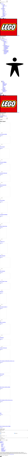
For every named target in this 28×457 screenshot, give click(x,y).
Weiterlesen (1, 135)
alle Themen (4, 89)
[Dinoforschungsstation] (5, 181)
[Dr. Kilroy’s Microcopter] (5, 345)
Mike (0, 413)
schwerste (5, 49)
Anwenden (1, 441)
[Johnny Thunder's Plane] (5, 222)
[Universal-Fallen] (5, 196)
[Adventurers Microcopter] (5, 170)
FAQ (0, 94)
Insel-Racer (1, 291)
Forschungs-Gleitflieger (3, 162)
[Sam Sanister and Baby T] (3, 303)
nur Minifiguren (4, 91)
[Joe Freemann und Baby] (5, 131)
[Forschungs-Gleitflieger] (4, 158)
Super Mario (5, 53)
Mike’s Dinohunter (2, 255)
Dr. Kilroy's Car (2, 241)
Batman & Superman (6, 50)
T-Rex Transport (2, 146)
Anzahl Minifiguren (6, 47)
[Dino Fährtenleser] (5, 267)
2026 (4, 43)
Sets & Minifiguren (5, 90)
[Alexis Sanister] (5, 372)
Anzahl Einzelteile (6, 48)
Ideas (1, 445)
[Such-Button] (7, 118)
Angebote (18, 35)
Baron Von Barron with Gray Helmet (5, 426)
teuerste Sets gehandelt (6, 46)
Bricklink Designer (5, 83)
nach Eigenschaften (5, 45)
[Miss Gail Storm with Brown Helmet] (5, 385)
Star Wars (4, 82)
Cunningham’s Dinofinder (3, 214)
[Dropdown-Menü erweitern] (7, 45)
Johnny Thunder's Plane (3, 226)
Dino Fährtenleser (2, 271)
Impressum (2, 449)
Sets (1, 433)
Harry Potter (5, 52)
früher (4, 44)
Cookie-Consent (3, 450)
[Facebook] (0, 456)
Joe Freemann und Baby (3, 134)
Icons (3, 86)
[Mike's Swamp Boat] (3, 318)
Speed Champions (5, 84)
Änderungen (2, 448)
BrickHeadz (4, 88)
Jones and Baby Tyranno (3, 281)
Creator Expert (4, 85)
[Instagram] (1, 456)
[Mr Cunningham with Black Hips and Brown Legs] (5, 359)
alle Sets (5, 41)
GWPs (5, 42)
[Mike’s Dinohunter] (4, 253)
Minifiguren (16, 433)
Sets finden (3, 40)
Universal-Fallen (2, 200)
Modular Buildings (6, 51)
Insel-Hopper (2, 337)
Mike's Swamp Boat (3, 322)
